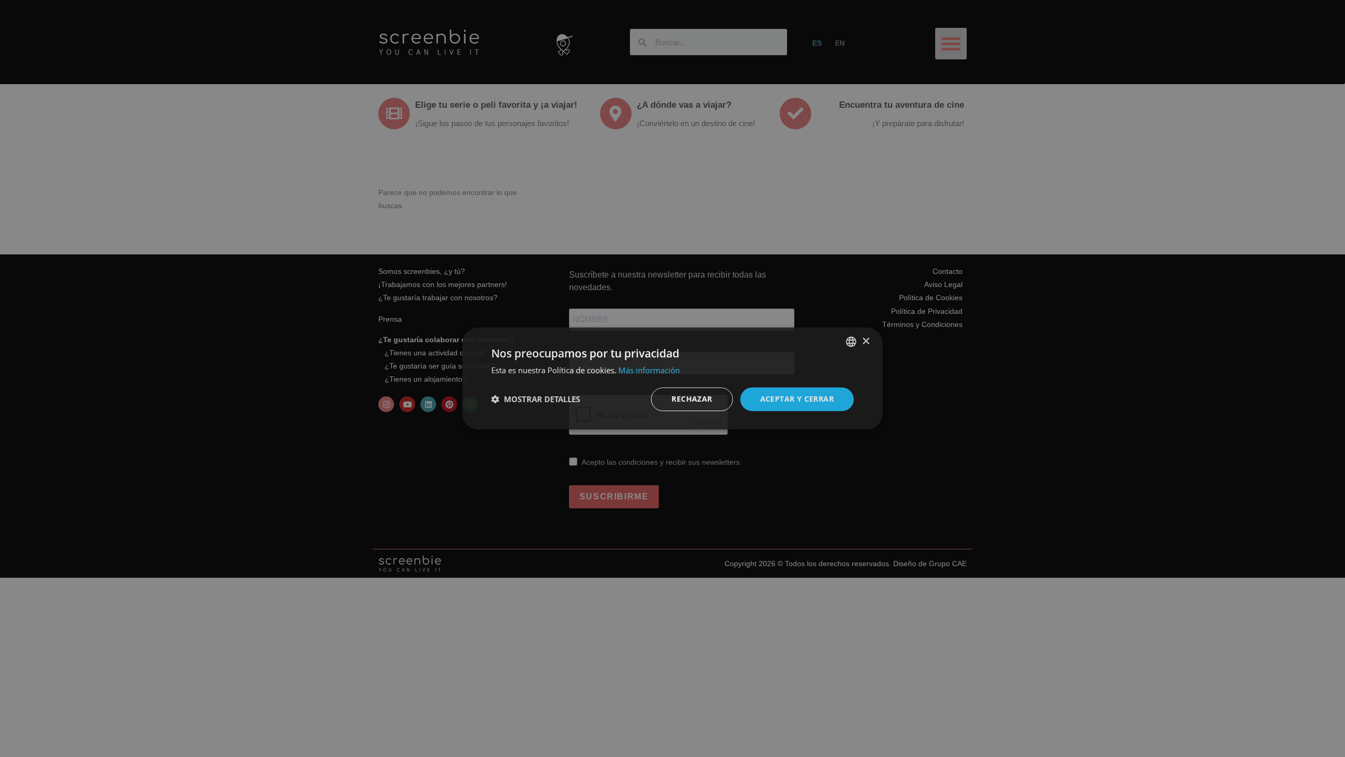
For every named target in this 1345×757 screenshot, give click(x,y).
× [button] (866, 341)
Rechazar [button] (691, 399)
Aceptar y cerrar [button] (797, 399)
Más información (649, 370)
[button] (535, 399)
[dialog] (672, 378)
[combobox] (851, 341)
